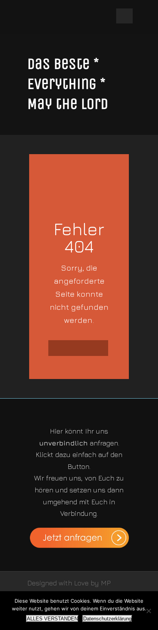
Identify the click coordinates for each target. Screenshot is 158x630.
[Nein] (148, 611)
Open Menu (124, 15)
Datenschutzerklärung (107, 619)
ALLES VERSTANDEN (52, 619)
